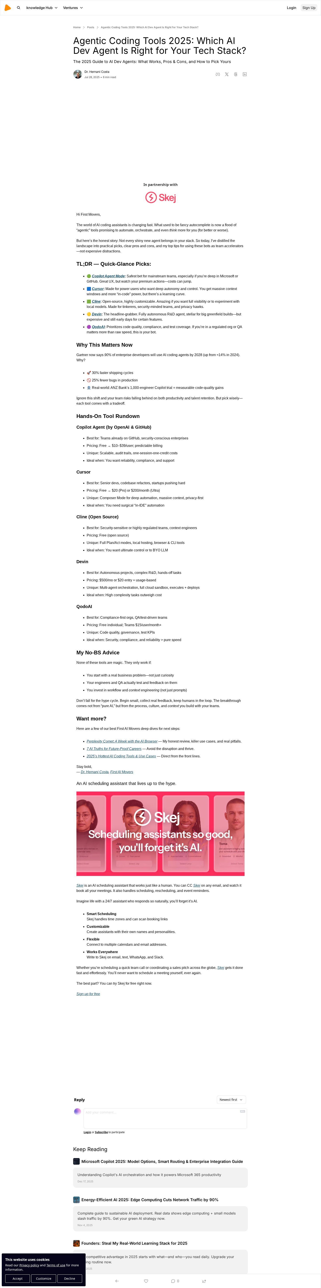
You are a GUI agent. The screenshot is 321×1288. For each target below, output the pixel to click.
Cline (96, 301)
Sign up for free (88, 994)
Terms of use (56, 1265)
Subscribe (101, 1132)
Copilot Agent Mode (108, 276)
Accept (17, 1278)
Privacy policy (29, 1265)
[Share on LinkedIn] (245, 74)
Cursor (98, 289)
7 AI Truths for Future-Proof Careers (114, 749)
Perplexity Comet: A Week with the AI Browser (122, 741)
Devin (97, 314)
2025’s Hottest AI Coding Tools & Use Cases (121, 756)
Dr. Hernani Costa (95, 772)
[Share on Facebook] (218, 74)
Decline (69, 1278)
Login (87, 1132)
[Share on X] (227, 74)
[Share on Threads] (236, 74)
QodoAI (98, 327)
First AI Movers (121, 772)
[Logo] (8, 8)
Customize (43, 1278)
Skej (79, 885)
